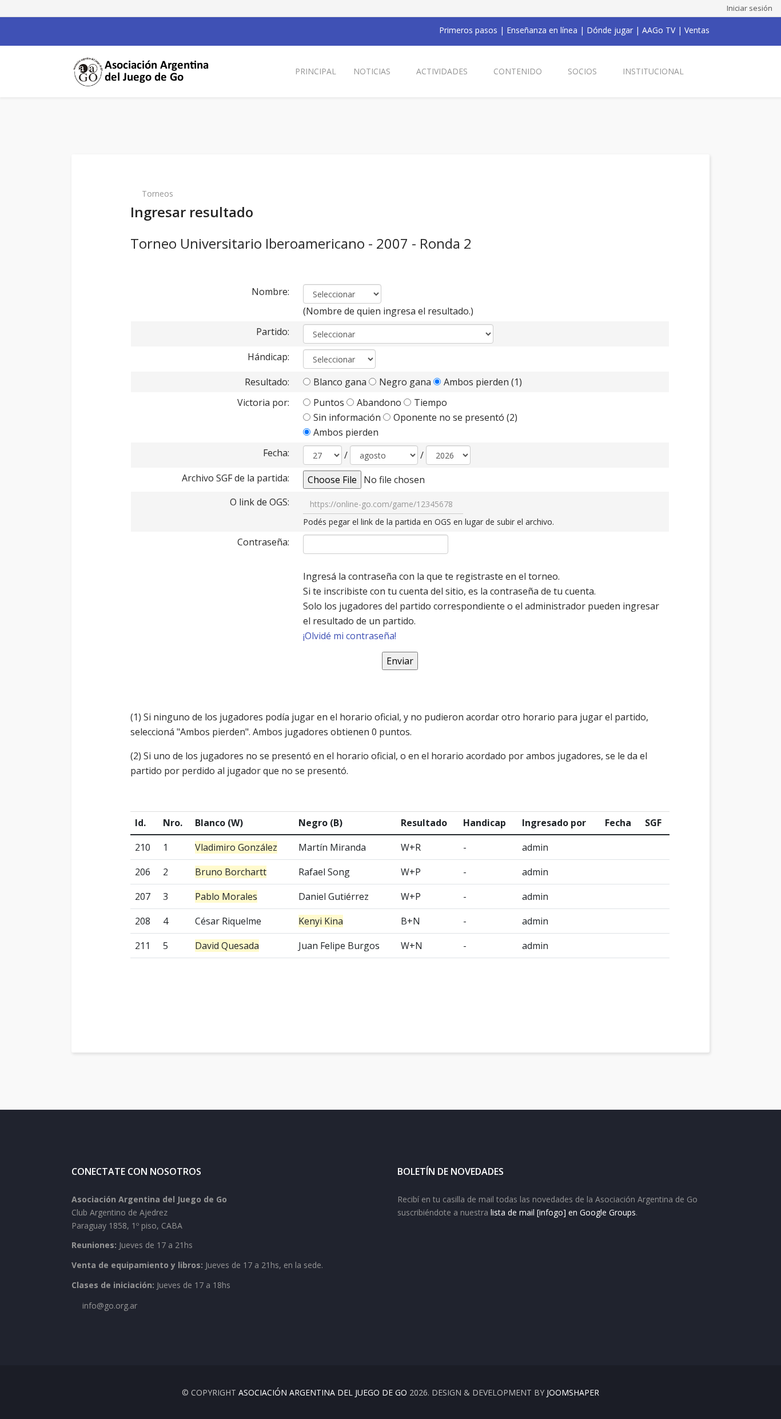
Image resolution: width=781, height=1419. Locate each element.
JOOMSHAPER (573, 1392)
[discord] (150, 30)
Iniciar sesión (749, 8)
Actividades (442, 71)
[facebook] (76, 30)
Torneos (157, 193)
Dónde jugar (610, 30)
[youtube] (105, 30)
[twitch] (135, 30)
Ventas (697, 30)
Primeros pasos (468, 30)
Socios (582, 71)
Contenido (517, 71)
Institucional (653, 71)
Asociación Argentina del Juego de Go (322, 1392)
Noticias (371, 71)
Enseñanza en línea (542, 30)
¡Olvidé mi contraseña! (349, 635)
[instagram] (120, 30)
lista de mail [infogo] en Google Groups (563, 1212)
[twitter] (90, 30)
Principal (315, 71)
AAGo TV (658, 30)
